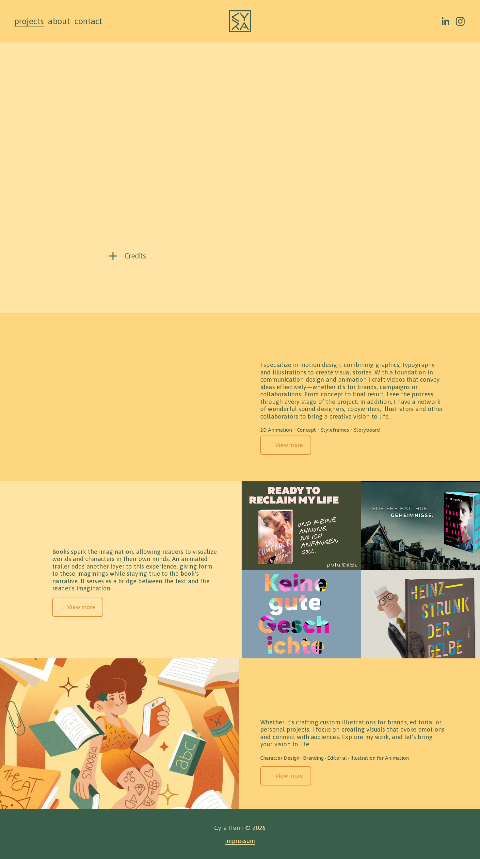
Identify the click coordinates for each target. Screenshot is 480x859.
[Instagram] (460, 21)
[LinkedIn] (445, 21)
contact (88, 21)
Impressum (240, 840)
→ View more (285, 445)
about (59, 21)
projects (29, 21)
